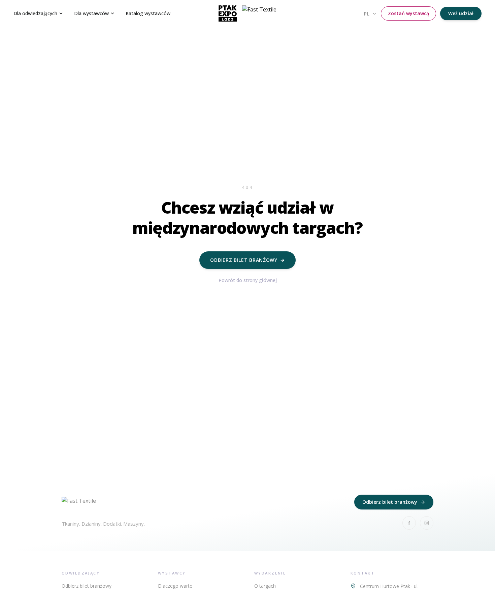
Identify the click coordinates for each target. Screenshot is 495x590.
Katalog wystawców (148, 13)
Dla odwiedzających (35, 13)
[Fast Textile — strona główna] (247, 13)
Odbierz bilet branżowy (247, 260)
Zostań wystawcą (408, 13)
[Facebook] (409, 523)
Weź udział (460, 13)
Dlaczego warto (175, 586)
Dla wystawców (91, 13)
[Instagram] (426, 523)
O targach (265, 586)
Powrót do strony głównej (248, 280)
